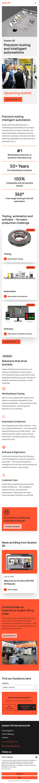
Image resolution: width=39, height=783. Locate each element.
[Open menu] (35, 3)
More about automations (17, 296)
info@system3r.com (12, 746)
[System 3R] (6, 3)
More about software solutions (20, 334)
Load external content (25, 707)
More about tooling (15, 259)
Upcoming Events (9, 636)
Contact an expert (12, 526)
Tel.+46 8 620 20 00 (9, 742)
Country (5, 683)
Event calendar (11, 99)
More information (9, 707)
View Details (13, 589)
